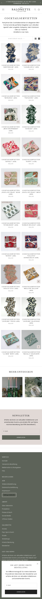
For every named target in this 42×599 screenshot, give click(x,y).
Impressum (6, 491)
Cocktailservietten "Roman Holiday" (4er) (31, 224)
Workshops (6, 539)
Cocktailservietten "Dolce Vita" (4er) (11, 287)
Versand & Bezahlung (9, 464)
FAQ (3, 471)
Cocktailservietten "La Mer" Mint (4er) (11, 353)
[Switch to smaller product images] (39, 38)
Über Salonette (7, 506)
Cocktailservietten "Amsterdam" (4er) (11, 66)
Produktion (6, 509)
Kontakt (5, 461)
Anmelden (21, 592)
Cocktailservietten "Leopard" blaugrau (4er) (31, 321)
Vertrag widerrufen (9, 495)
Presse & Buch (7, 512)
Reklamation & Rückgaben (11, 467)
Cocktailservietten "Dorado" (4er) (31, 128)
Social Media (6, 516)
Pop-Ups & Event (8, 532)
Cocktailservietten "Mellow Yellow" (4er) (31, 288)
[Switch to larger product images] (35, 38)
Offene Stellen (7, 519)
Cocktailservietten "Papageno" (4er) (31, 97)
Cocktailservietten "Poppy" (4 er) (31, 160)
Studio (4, 536)
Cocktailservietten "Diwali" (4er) (11, 160)
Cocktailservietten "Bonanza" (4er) (11, 97)
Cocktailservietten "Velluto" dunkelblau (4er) (31, 256)
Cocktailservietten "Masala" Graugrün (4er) (31, 354)
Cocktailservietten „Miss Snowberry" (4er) (11, 128)
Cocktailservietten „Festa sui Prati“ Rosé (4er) (10, 192)
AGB (3, 481)
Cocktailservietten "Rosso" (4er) (11, 255)
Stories (4, 529)
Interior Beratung (8, 542)
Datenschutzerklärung (10, 487)
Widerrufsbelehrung (9, 484)
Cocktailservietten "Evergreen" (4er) (11, 224)
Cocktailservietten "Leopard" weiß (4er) (11, 320)
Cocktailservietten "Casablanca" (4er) (31, 66)
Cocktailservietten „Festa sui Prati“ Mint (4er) (31, 192)
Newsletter (6, 546)
